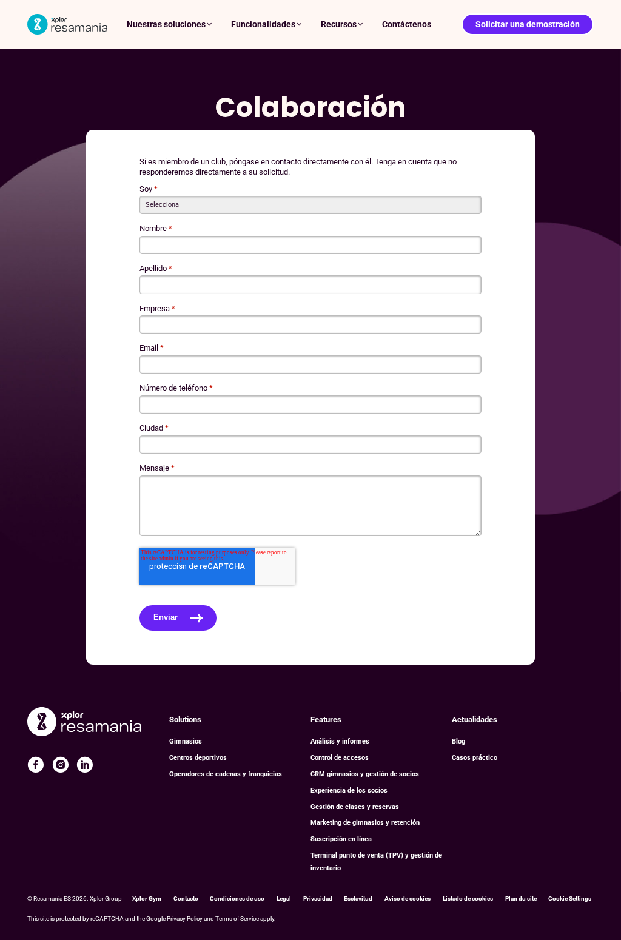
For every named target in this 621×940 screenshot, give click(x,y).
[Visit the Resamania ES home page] (84, 723)
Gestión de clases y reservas (354, 807)
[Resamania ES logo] (67, 24)
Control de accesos (339, 758)
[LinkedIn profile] (84, 764)
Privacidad (317, 898)
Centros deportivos (198, 758)
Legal (284, 898)
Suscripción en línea (341, 839)
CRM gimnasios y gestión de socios (364, 774)
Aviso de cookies (407, 898)
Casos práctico (474, 758)
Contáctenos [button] (406, 24)
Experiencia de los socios (349, 790)
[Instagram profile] (60, 764)
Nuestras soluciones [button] (166, 24)
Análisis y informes (339, 741)
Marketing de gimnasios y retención (365, 823)
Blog (458, 741)
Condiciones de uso (237, 898)
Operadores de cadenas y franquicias (225, 774)
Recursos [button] (339, 24)
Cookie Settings (569, 898)
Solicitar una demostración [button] (527, 24)
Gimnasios (185, 741)
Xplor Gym (146, 898)
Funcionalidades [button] (263, 24)
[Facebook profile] (35, 764)
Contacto (185, 898)
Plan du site (521, 898)
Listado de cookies (468, 898)
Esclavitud (358, 898)
